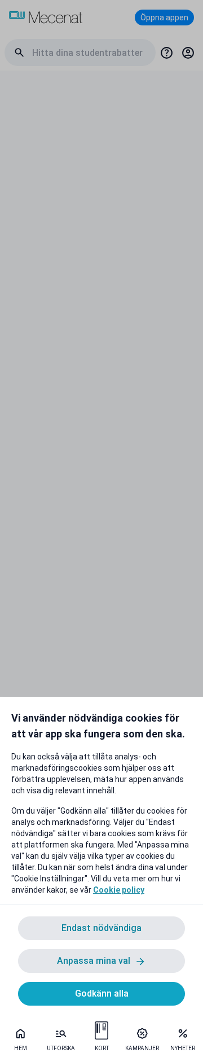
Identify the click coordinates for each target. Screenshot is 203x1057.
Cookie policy (118, 889)
